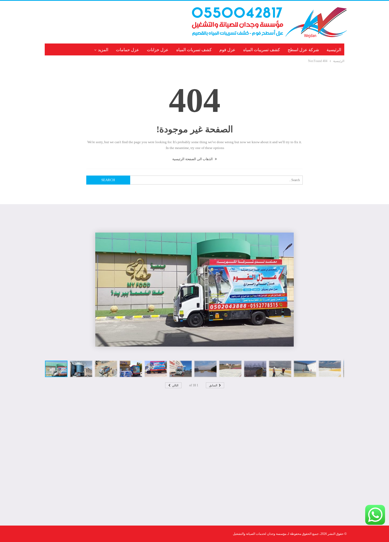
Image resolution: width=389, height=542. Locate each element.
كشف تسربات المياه (194, 49)
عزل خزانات (158, 49)
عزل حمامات (127, 49)
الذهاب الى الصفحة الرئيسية (193, 159)
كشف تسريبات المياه (261, 49)
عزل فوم (227, 49)
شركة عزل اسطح (303, 49)
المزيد (103, 49)
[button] (82, 368)
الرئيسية (334, 49)
